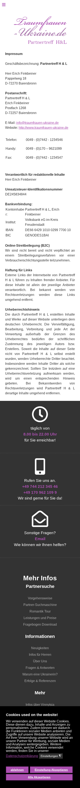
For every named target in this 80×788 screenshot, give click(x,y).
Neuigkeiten (40, 648)
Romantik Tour (40, 611)
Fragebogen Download (40, 624)
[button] (39, 762)
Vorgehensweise (40, 598)
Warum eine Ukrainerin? (40, 674)
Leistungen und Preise (40, 618)
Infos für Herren (40, 654)
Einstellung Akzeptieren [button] (51, 769)
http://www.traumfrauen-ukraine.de (43, 127)
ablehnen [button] (17, 769)
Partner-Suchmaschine (40, 605)
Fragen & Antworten (40, 667)
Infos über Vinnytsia (40, 704)
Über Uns (40, 661)
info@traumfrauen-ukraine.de (37, 122)
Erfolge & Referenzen (40, 681)
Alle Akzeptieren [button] (39, 777)
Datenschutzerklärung (22, 756)
